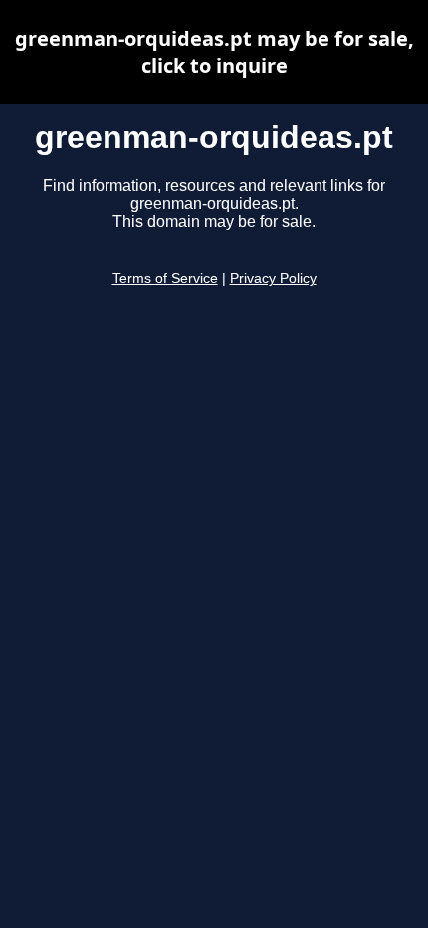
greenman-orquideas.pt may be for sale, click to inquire (214, 52)
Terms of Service (165, 278)
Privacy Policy (273, 278)
